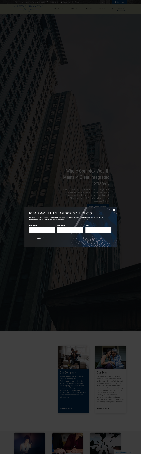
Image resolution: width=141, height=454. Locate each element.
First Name (33, 225)
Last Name (61, 225)
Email (87, 225)
